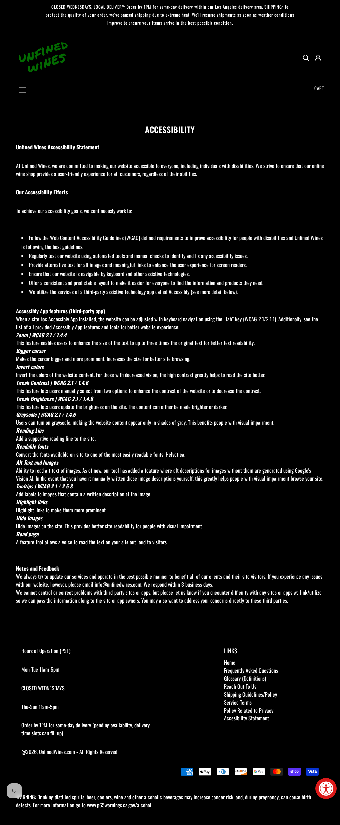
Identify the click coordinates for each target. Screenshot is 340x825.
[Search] (306, 57)
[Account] (318, 57)
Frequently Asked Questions (251, 670)
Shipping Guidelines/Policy (250, 694)
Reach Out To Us (240, 686)
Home (229, 662)
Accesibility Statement (246, 718)
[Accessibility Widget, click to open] (326, 788)
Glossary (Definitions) (245, 678)
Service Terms (238, 702)
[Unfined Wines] (43, 57)
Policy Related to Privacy (248, 710)
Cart (319, 88)
